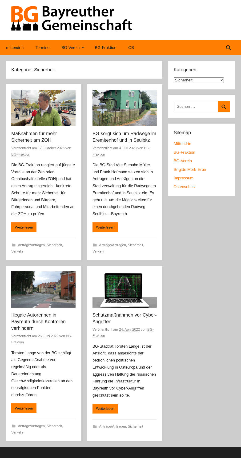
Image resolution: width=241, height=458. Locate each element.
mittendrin (15, 47)
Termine (42, 47)
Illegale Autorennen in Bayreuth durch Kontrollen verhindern (38, 321)
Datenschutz (185, 187)
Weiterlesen (24, 227)
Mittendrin (182, 143)
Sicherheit (54, 245)
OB (131, 47)
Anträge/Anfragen (31, 245)
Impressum (183, 178)
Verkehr (17, 251)
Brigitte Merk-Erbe (190, 169)
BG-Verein (70, 47)
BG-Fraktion (105, 47)
